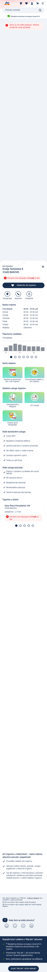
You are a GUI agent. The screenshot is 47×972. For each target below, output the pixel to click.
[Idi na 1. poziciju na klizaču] (16, 526)
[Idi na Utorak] (15, 357)
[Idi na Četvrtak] (23, 357)
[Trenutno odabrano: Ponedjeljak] (11, 357)
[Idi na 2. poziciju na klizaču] (20, 526)
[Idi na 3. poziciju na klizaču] (24, 526)
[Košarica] (37, 3)
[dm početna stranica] (7, 3)
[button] (42, 3)
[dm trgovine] (20, 3)
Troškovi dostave (33, 898)
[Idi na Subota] (32, 357)
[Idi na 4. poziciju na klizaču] (29, 526)
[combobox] (23, 10)
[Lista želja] (26, 3)
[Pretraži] (40, 10)
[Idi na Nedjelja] (36, 357)
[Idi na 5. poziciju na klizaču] (33, 526)
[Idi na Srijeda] (19, 357)
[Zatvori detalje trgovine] (42, 267)
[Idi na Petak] (28, 357)
